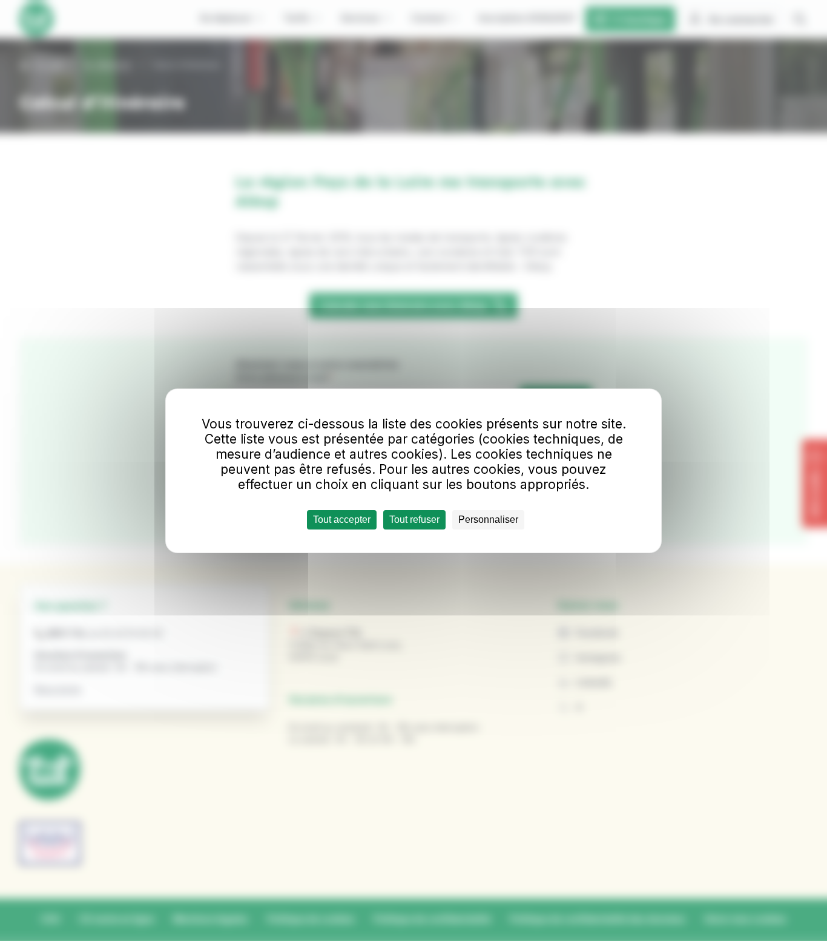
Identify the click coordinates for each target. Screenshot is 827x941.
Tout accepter (342, 519)
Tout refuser (414, 519)
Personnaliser (488, 519)
